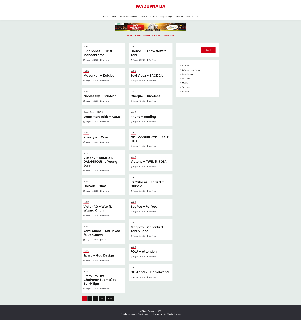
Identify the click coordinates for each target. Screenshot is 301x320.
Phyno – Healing (143, 117)
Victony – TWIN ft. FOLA (149, 162)
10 (102, 299)
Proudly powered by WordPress (134, 314)
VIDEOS (143, 16)
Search (208, 50)
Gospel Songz (166, 16)
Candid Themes (174, 314)
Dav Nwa (105, 60)
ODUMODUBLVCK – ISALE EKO (150, 139)
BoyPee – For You (144, 207)
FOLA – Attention (144, 251)
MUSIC (114, 16)
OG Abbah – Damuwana (150, 272)
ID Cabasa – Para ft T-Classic (148, 184)
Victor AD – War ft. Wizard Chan (97, 209)
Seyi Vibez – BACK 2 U (147, 75)
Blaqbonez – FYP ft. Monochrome (98, 53)
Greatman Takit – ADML (101, 117)
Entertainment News (128, 16)
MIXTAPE (179, 16)
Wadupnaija (150, 6)
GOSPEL (146, 35)
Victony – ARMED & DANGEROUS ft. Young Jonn (100, 162)
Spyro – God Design (98, 255)
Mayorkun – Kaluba (99, 75)
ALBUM (153, 16)
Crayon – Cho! (94, 186)
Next (110, 299)
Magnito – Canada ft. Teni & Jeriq (147, 229)
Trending (186, 87)
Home (105, 16)
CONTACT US (192, 16)
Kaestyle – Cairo (96, 137)
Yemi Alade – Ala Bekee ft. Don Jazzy (101, 233)
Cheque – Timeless (145, 96)
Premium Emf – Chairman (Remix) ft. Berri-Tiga (99, 280)
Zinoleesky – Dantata (100, 96)
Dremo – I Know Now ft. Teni (149, 53)
